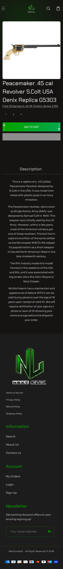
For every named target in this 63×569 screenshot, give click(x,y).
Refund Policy (13, 406)
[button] (31, 137)
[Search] (48, 8)
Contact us (13, 453)
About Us (12, 444)
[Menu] (3, 8)
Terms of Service (14, 392)
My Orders (13, 476)
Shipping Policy (14, 413)
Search (10, 436)
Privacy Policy (13, 399)
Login (10, 484)
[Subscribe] (50, 531)
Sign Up (11, 493)
